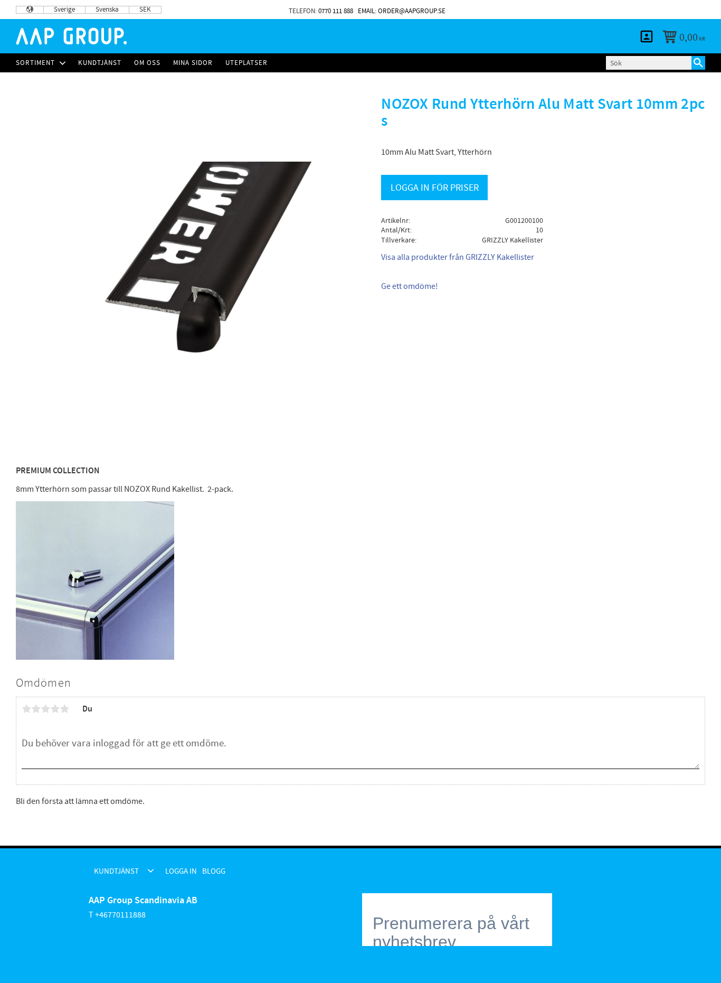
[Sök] (698, 63)
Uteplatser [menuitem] (246, 63)
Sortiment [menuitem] (35, 63)
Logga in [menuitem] (647, 9)
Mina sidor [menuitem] (646, 36)
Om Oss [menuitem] (147, 63)
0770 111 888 (335, 11)
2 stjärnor (36, 709)
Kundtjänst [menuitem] (586, 9)
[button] (150, 870)
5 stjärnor (64, 709)
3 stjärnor (45, 709)
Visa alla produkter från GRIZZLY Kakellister (457, 257)
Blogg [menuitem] (687, 9)
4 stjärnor (55, 709)
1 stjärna (26, 709)
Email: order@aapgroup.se (401, 11)
